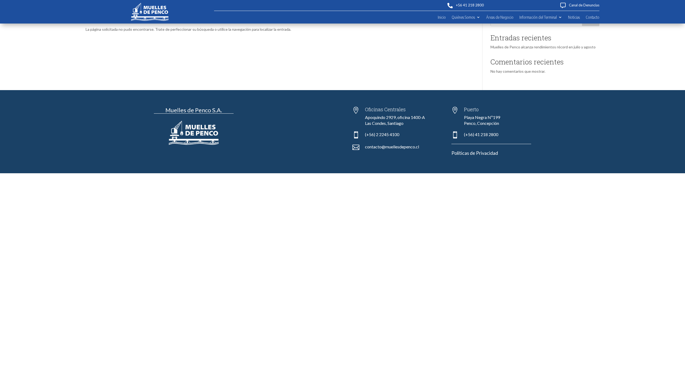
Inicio (442, 17)
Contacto (592, 17)
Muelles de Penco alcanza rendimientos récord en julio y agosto (543, 47)
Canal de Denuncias (584, 5)
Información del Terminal (538, 17)
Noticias (574, 17)
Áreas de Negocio (499, 17)
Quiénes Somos (463, 17)
